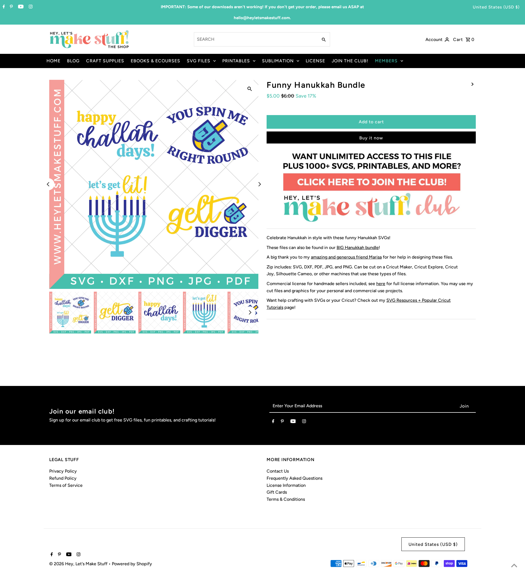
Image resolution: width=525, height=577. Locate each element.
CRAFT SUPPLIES (105, 60)
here (380, 283)
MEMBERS (386, 60)
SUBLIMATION (278, 60)
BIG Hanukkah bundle (358, 247)
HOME (53, 60)
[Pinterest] (10, 7)
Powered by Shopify (132, 563)
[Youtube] (20, 7)
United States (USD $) (496, 7)
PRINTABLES (236, 60)
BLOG (73, 60)
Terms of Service (66, 485)
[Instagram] (30, 7)
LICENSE (315, 60)
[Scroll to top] (514, 566)
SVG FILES (198, 60)
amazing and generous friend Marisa (346, 257)
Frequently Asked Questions (294, 478)
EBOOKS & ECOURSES (155, 60)
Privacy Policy (63, 471)
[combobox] (255, 39)
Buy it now (371, 137)
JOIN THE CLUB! (350, 60)
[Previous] (48, 184)
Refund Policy (63, 478)
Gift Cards (277, 492)
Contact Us (278, 471)
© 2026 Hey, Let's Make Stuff (79, 563)
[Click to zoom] (250, 89)
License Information (286, 485)
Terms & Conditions (286, 499)
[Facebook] (3, 7)
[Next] (259, 184)
